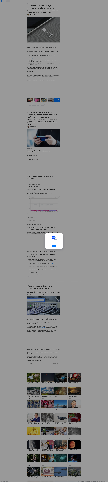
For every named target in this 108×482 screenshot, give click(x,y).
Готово (54, 245)
